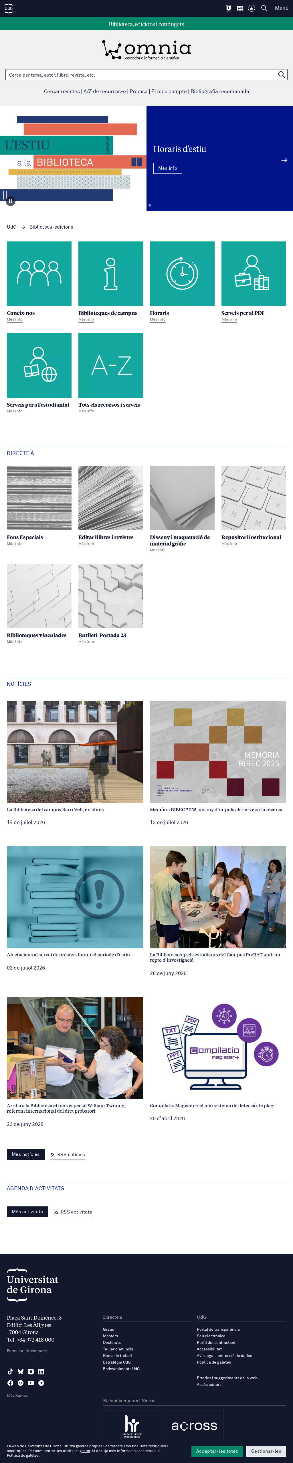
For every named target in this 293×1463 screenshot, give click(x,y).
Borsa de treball (117, 1356)
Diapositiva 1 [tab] (143, 205)
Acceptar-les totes (217, 1451)
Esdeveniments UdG (121, 1369)
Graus (108, 1330)
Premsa (139, 91)
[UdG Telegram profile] (41, 1383)
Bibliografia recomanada (220, 91)
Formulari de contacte (27, 1351)
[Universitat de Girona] (32, 1287)
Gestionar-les (266, 1451)
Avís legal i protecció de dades (224, 1356)
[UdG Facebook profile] (10, 1383)
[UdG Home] (8, 8)
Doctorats (112, 1343)
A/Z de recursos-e (105, 91)
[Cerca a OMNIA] (282, 74)
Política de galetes (214, 1362)
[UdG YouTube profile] (30, 1383)
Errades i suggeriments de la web (227, 1378)
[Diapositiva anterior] (8, 160)
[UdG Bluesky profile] (20, 1371)
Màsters (110, 1336)
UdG (12, 227)
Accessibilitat (209, 1349)
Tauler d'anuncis (118, 1349)
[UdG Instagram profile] (30, 1371)
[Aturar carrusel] (10, 201)
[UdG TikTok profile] (10, 1371)
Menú (281, 8)
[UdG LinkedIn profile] (41, 1371)
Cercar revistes (62, 91)
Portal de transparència (218, 1330)
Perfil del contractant (216, 1343)
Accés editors (209, 1385)
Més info (146, 179)
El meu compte (169, 91)
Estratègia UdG (117, 1362)
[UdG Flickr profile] (20, 1383)
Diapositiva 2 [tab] (150, 205)
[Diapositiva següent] (284, 160)
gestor (85, 1451)
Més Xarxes (17, 1396)
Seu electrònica (211, 1336)
